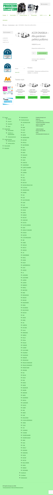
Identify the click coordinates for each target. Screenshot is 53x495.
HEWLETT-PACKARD (27, 230)
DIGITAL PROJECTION (27, 185)
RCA (23, 372)
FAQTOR (24, 217)
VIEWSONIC (25, 452)
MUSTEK (24, 312)
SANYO (24, 395)
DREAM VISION (26, 190)
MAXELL (24, 287)
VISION (24, 455)
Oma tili (9, 121)
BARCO (24, 150)
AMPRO (24, 135)
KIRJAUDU (5, 20)
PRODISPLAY (25, 360)
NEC (23, 315)
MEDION (24, 297)
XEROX (24, 465)
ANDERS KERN (26, 137)
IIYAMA (24, 242)
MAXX (24, 292)
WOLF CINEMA (26, 462)
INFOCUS (25, 245)
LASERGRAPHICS (26, 265)
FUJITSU (24, 222)
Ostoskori (10, 124)
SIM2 (24, 410)
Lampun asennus (23, 15)
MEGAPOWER (26, 302)
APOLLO (24, 142)
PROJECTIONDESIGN (27, 362)
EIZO (24, 197)
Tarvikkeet (23, 475)
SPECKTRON (25, 417)
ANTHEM (25, 140)
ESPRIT (24, 212)
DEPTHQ (25, 182)
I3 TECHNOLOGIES (27, 237)
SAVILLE (24, 400)
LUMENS (24, 280)
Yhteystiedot (34, 15)
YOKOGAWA (25, 470)
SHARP (24, 407)
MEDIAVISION (26, 295)
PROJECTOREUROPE (27, 365)
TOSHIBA (25, 432)
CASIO (24, 160)
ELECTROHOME (26, 200)
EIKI (23, 195)
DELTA (24, 180)
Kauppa (4, 15)
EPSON (24, 210)
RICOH (24, 377)
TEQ (24, 427)
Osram (24, 330)
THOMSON (25, 430)
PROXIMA (25, 370)
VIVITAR (24, 457)
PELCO (24, 337)
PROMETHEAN (26, 367)
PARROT (24, 335)
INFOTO (24, 247)
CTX (23, 175)
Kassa (9, 126)
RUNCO (24, 382)
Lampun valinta (11, 143)
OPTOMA (25, 327)
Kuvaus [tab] (16, 68)
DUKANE (24, 192)
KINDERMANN (26, 255)
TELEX (24, 425)
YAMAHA (24, 467)
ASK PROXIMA (26, 145)
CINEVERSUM (26, 165)
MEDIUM (24, 300)
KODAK (24, 260)
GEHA (24, 227)
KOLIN (24, 262)
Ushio (24, 442)
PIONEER (25, 345)
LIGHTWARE (25, 277)
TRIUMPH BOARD (26, 435)
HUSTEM (24, 235)
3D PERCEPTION (26, 122)
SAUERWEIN (25, 397)
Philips (24, 340)
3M (23, 125)
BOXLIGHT (25, 155)
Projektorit (23, 472)
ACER (17, 25)
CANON (24, 157)
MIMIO (24, 305)
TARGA (24, 422)
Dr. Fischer (25, 187)
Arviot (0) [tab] (17, 72)
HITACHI (24, 232)
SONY (24, 415)
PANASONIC (25, 332)
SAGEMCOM (25, 387)
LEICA (24, 267)
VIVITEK (24, 460)
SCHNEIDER (25, 402)
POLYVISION (25, 355)
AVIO (24, 147)
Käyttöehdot (13, 15)
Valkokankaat (24, 477)
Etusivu (5, 25)
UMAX (24, 440)
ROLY (24, 380)
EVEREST (25, 215)
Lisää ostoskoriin (42, 53)
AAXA (24, 127)
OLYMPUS (25, 325)
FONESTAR (25, 220)
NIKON (24, 317)
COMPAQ (25, 172)
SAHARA (24, 390)
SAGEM (24, 385)
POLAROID (25, 352)
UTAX (24, 445)
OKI (23, 322)
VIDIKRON (25, 450)
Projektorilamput (11, 25)
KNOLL (24, 257)
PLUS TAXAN (25, 350)
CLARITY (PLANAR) (27, 167)
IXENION (24, 250)
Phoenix (24, 342)
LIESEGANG (25, 275)
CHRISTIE (25, 162)
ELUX (24, 205)
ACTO (24, 132)
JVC (23, 252)
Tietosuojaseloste (12, 136)
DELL (24, 177)
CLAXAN (24, 170)
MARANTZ (25, 285)
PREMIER (25, 357)
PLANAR (24, 347)
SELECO (24, 405)
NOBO (24, 320)
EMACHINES (25, 207)
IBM (23, 240)
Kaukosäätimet (24, 117)
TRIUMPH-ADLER (26, 437)
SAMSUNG (25, 392)
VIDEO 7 (24, 447)
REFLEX (24, 375)
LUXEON (24, 282)
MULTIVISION (26, 310)
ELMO (24, 202)
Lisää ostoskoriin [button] (20, 97)
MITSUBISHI (25, 307)
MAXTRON (25, 290)
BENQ (24, 152)
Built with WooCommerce (17, 487)
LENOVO (24, 270)
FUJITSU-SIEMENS (27, 225)
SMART (24, 412)
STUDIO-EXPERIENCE (27, 420)
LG (23, 272)
